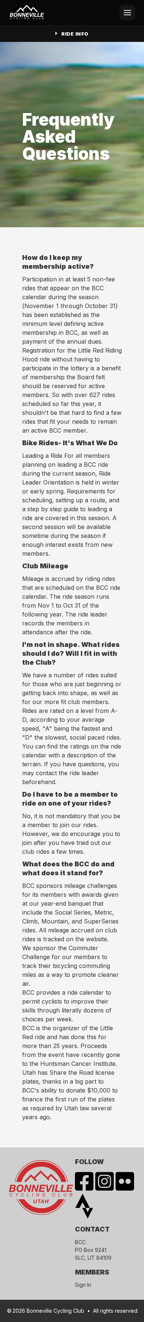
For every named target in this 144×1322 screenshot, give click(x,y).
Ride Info (75, 34)
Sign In (83, 1285)
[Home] (27, 12)
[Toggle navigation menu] (127, 12)
